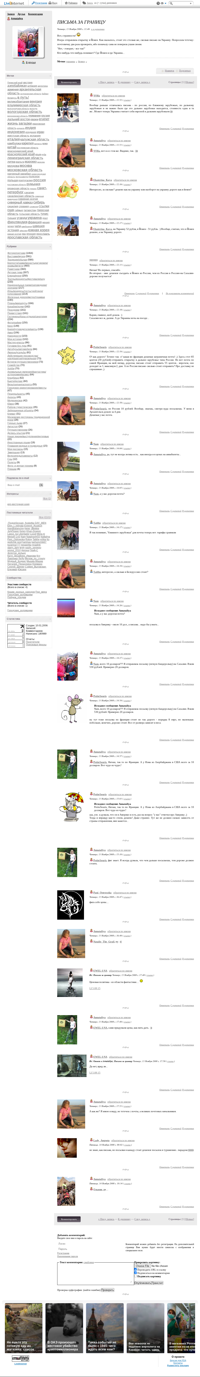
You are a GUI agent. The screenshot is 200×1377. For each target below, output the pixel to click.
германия (34, 115)
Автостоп (12, 426)
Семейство (13, 365)
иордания (30, 132)
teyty (22, 547)
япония (31, 233)
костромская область (27, 147)
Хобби (10, 368)
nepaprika (26, 544)
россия (39, 180)
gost (19, 542)
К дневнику (124, 82)
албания (32, 85)
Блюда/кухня (14, 275)
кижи (45, 143)
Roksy (28, 539)
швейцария (26, 226)
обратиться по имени (113, 95)
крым (38, 154)
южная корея (38, 230)
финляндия (17, 222)
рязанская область (18, 188)
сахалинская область (20, 195)
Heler (27, 528)
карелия (27, 143)
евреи (34, 119)
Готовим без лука (17, 345)
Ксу (38, 555)
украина (35, 218)
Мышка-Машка (35, 561)
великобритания (18, 101)
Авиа (10, 332)
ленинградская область (25, 158)
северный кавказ (20, 202)
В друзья (31, 62)
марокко (31, 161)
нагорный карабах (19, 173)
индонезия (16, 132)
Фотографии (14, 322)
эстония (13, 230)
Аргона (25, 550)
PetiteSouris (100, 347)
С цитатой (176, 128)
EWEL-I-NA (100, 970)
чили (17, 226)
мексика (41, 162)
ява (24, 234)
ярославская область (24, 237)
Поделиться (185, 70)
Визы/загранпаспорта (19, 384)
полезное (34, 176)
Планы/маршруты (17, 303)
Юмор (10, 403)
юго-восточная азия (18, 504)
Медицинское (14, 400)
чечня (10, 226)
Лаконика (12, 558)
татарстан (30, 210)
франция (35, 222)
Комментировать (69, 82)
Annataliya (8, 18)
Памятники (13, 269)
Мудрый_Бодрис (16, 561)
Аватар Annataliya (28, 41)
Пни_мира (41, 592)
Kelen (23, 531)
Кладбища (13, 378)
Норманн (37, 564)
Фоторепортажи (16, 253)
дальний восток (18, 119)
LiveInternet (14, 4)
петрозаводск (22, 177)
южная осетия (14, 234)
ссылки (44, 206)
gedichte (12, 542)
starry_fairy (13, 547)
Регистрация (41, 3)
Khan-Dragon (33, 531)
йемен (81, 61)
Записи (11, 14)
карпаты (38, 144)
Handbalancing (15, 528)
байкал (45, 94)
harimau (26, 542)
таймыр (18, 210)
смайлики (89, 1262)
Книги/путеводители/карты (22, 329)
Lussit (33, 534)
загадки (25, 123)
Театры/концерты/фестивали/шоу (26, 279)
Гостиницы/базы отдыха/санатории (27, 316)
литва (11, 161)
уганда (22, 218)
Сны (9, 459)
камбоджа (14, 143)
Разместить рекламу (178, 1365)
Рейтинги (72, 3)
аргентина (43, 86)
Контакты (178, 1363)
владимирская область (23, 105)
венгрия (36, 101)
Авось (90, 3)
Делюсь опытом (16, 433)
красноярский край (21, 154)
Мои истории (14, 339)
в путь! (23, 97)
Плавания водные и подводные (25, 445)
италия (13, 139)
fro (48, 539)
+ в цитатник (97, 29)
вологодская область (24, 112)
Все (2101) (45, 517)
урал (45, 218)
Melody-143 (13, 536)
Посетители (32, 642)
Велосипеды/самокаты (20, 455)
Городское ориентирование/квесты (26, 387)
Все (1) (47, 498)
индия (30, 128)
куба (44, 154)
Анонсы (11, 397)
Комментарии (35, 14)
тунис (44, 213)
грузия (45, 115)
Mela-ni (41, 534)
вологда (33, 108)
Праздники (13, 310)
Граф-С (34, 550)
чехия (46, 222)
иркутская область (18, 135)
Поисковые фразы (36, 644)
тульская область (29, 213)
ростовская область (16, 184)
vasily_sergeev (33, 547)
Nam (23, 536)
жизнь (12, 123)
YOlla (96, 95)
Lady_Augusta (101, 1140)
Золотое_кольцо (16, 553)
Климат (11, 413)
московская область (24, 170)
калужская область (34, 139)
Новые (189, 82)
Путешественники (17, 429)
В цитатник (188, 128)
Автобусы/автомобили (19, 349)
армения (13, 89)
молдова (13, 165)
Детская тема (14, 272)
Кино (10, 326)
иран (40, 132)
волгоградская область (18, 108)
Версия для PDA (178, 1360)
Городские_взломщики (20, 594)
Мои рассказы (15, 449)
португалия (25, 180)
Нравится (169, 70)
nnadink (36, 544)
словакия (24, 206)
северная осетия (28, 198)
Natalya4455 (33, 536)
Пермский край (14, 82)
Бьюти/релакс (15, 381)
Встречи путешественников (22, 362)
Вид (163, 3)
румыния (33, 184)
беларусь (12, 98)
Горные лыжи (14, 423)
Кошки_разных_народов (21, 592)
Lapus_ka (12, 534)
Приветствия (14, 313)
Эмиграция (13, 452)
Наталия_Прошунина (19, 564)
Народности (14, 336)
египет (44, 119)
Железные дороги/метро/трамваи (26, 297)
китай (11, 147)
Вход (54, 3)
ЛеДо (21, 558)
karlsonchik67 (39, 542)
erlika (43, 539)
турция (11, 218)
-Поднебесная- (15, 523)
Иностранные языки (18, 442)
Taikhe (36, 539)
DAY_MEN (40, 523)
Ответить (164, 128)
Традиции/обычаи (17, 259)
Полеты (11, 462)
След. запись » (142, 82)
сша (10, 210)
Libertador (24, 534)
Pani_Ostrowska (16, 539)
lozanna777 (13, 544)
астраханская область (30, 94)
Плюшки (12, 469)
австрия (27, 82)
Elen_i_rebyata (15, 525)
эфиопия (24, 230)
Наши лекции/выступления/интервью (28, 436)
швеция (39, 226)
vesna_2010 (14, 550)
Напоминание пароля (67, 1256)
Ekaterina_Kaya (102, 179)
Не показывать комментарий (180, 293)
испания (35, 135)
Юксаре (22, 569)
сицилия (12, 206)
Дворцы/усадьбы (16, 352)
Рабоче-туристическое (20, 407)
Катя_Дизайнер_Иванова (21, 555)
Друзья (21, 14)
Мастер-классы (15, 342)
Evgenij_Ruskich (33, 525)
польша (12, 180)
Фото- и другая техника (20, 465)
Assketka (29, 523)
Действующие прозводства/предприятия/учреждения (22, 357)
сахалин (29, 192)
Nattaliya (45, 536)
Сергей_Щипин (15, 566)
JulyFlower (13, 531)
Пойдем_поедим (16, 597)
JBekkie (35, 528)
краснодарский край (20, 151)
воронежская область (17, 116)
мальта (20, 161)
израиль (21, 128)
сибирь (39, 202)
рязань (33, 188)
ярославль (43, 233)
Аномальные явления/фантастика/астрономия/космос (26, 373)
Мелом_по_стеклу (35, 558)
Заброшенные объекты (20, 410)
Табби (97, 522)
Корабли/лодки (15, 306)
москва (26, 165)
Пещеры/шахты (16, 394)
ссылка (127, 99)
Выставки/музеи (16, 256)
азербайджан (17, 85)
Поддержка (158, 3)
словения (33, 206)
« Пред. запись (106, 82)
